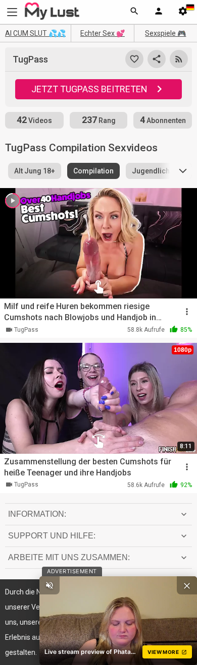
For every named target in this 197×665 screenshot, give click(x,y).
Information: (37, 514)
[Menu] (159, 12)
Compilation (93, 171)
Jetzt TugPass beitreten (89, 89)
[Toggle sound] (49, 585)
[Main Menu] (12, 12)
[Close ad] (187, 585)
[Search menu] (134, 12)
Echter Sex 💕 (102, 33)
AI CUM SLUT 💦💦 (35, 33)
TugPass (26, 329)
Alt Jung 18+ (34, 171)
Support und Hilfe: (51, 535)
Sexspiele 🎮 (165, 33)
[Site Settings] (183, 12)
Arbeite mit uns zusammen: (69, 557)
